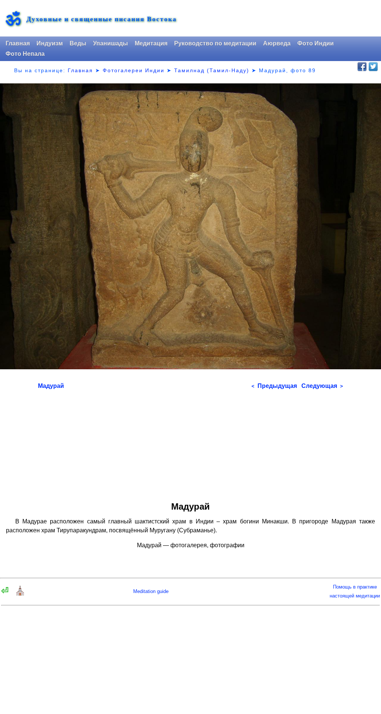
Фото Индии (315, 43)
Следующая (322, 386)
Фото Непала (25, 54)
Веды (78, 43)
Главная (18, 43)
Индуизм (49, 43)
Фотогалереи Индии (133, 70)
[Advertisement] (190, 443)
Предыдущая (274, 386)
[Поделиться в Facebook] (362, 66)
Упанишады (110, 43)
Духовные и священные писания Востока (101, 18)
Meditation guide (151, 591)
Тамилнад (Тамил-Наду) (211, 70)
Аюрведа (277, 43)
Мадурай (51, 386)
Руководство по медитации (215, 43)
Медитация (151, 43)
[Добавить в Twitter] (373, 66)
